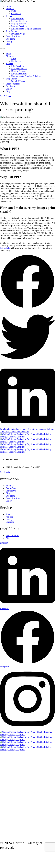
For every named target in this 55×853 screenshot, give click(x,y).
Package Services (19, 21)
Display (9, 519)
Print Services (17, 18)
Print (8, 514)
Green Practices (13, 36)
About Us (10, 8)
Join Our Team (12, 535)
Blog (8, 44)
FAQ (13, 11)
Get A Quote (11, 488)
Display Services (18, 23)
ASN (8, 538)
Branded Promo (18, 34)
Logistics (10, 522)
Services (9, 16)
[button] (27, 281)
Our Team (10, 39)
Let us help (5, 248)
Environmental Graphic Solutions (26, 29)
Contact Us (16, 13)
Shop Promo (11, 31)
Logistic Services (19, 26)
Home (8, 6)
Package (9, 517)
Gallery (9, 41)
